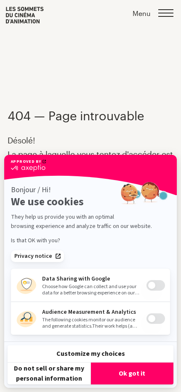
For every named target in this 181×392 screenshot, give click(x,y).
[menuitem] (25, 15)
